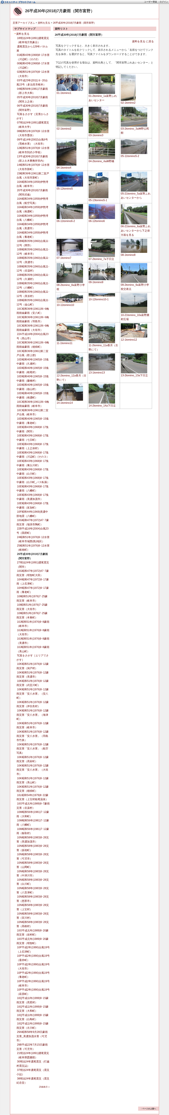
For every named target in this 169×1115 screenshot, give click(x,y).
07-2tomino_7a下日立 (101, 259)
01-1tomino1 (64, 93)
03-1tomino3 (96, 135)
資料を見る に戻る (143, 41)
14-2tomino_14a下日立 (102, 405)
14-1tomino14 (65, 402)
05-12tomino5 (65, 188)
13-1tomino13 (97, 372)
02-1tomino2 (128, 102)
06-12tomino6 (97, 221)
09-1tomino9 (96, 282)
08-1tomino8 (128, 255)
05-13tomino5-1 (98, 200)
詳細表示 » (44, 1087)
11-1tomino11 (64, 343)
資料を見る (44, 22)
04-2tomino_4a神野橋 (101, 161)
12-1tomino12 (129, 339)
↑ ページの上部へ (148, 1109)
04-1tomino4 (64, 167)
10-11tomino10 (65, 305)
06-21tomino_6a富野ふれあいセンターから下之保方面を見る (136, 230)
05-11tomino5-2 (130, 156)
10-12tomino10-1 (99, 299)
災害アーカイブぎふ (24, 22)
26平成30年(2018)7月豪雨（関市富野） (60, 11)
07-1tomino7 (64, 257)
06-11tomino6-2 (66, 221)
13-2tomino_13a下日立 (134, 375)
